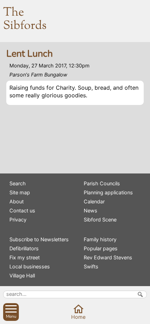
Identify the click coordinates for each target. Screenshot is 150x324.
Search (17, 183)
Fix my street (24, 257)
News (90, 210)
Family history (100, 239)
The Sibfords (24, 19)
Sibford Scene (100, 219)
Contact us (22, 210)
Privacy (18, 219)
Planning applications (108, 192)
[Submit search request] (140, 294)
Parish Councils (102, 183)
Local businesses (29, 266)
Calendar (94, 201)
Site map (19, 192)
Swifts (91, 266)
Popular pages (101, 248)
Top (142, 316)
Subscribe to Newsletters (39, 239)
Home (78, 317)
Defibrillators (24, 248)
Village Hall (22, 275)
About (16, 201)
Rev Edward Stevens (108, 257)
